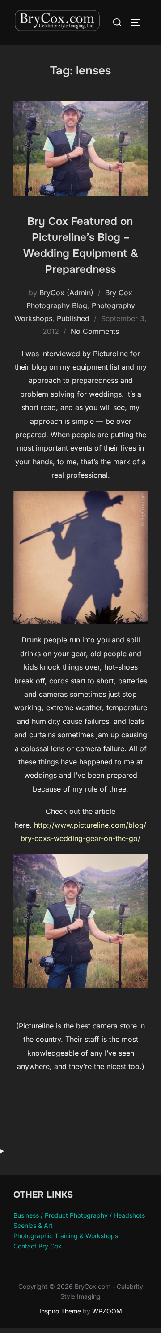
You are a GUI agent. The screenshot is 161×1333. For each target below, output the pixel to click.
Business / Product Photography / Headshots (79, 1215)
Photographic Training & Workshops (65, 1236)
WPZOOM (107, 1311)
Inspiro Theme (60, 1311)
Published (73, 318)
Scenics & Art (33, 1225)
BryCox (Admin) (66, 292)
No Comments (95, 331)
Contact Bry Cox (37, 1246)
